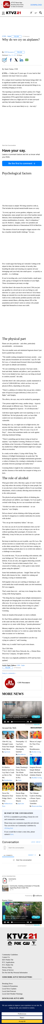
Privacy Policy (7, 967)
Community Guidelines (10, 955)
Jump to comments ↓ (9, 673)
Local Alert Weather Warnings (12, 994)
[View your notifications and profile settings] (40, 855)
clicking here (8, 828)
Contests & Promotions (10, 986)
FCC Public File (7, 965)
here (12, 834)
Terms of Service (8, 970)
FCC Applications (8, 962)
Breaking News (7, 983)
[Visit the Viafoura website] (37, 896)
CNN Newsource (9, 52)
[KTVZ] (15, 12)
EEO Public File (7, 960)
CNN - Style (21, 665)
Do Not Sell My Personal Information (15, 972)
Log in (33, 842)
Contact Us (6, 957)
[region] (22, 869)
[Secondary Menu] (5, 13)
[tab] (8, 855)
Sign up (38, 842)
